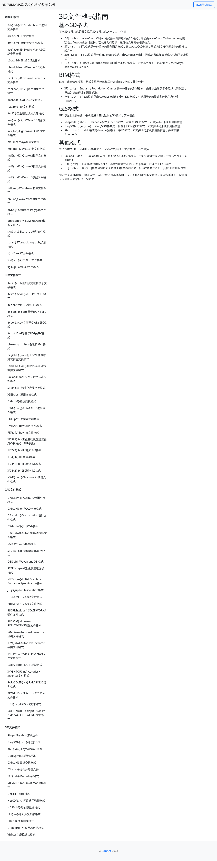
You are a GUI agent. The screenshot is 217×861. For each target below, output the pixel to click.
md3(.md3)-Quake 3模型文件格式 (26, 168)
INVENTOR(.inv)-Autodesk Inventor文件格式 (23, 673)
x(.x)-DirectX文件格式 (20, 253)
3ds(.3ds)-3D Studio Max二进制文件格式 (27, 27)
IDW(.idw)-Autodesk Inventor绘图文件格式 (26, 645)
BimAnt (106, 851)
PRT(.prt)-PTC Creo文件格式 (24, 604)
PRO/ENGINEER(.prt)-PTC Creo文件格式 (26, 695)
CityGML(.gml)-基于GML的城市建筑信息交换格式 (26, 357)
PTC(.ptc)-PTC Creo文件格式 (24, 597)
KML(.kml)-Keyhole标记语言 (24, 749)
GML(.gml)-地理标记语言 (22, 756)
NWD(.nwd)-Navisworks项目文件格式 (26, 479)
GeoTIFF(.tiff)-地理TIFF (21, 794)
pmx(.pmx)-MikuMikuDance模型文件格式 (26, 223)
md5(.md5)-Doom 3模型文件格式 (26, 179)
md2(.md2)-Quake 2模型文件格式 (26, 157)
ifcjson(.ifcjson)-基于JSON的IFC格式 (26, 314)
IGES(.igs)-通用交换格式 (22, 394)
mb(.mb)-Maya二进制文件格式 (26, 149)
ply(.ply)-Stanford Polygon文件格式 (26, 212)
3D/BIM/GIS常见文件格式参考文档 (28, 4)
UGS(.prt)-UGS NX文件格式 (24, 704)
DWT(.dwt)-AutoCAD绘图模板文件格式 (27, 535)
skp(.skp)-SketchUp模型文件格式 (26, 233)
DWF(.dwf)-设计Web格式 (22, 526)
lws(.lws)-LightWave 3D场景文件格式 (26, 133)
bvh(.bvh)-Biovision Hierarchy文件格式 (26, 80)
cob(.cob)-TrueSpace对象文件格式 (25, 91)
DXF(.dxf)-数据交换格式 (21, 401)
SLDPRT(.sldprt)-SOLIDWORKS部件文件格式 (26, 612)
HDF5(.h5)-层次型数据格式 (23, 807)
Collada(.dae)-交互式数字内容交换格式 (27, 379)
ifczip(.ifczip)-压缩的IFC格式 (24, 305)
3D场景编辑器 (204, 5)
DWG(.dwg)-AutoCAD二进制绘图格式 (26, 410)
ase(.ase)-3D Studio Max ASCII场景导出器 (26, 52)
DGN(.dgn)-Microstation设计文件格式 (26, 517)
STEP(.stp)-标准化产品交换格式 (26, 388)
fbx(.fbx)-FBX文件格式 (20, 106)
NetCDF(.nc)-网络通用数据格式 (26, 800)
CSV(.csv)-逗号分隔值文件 (23, 769)
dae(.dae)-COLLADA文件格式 (25, 100)
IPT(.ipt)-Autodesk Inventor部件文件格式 (26, 656)
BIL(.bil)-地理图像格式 (20, 821)
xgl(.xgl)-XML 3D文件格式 (23, 267)
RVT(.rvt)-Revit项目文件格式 (24, 426)
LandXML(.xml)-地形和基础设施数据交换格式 (26, 368)
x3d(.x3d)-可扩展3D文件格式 (24, 260)
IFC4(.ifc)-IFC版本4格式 (21, 457)
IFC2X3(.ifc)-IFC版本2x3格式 (24, 450)
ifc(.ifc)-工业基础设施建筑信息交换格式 (27, 285)
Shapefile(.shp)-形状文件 (22, 735)
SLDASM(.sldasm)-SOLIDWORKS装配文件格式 (24, 623)
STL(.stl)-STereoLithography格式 (26, 553)
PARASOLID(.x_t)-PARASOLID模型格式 (26, 684)
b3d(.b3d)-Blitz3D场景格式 (23, 60)
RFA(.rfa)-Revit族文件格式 (23, 432)
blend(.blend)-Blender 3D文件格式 (26, 69)
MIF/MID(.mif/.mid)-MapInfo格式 (26, 785)
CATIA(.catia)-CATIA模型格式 (24, 665)
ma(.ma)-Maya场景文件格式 (24, 142)
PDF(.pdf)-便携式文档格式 (23, 419)
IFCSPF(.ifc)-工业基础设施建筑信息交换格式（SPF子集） (27, 441)
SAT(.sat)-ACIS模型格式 (21, 544)
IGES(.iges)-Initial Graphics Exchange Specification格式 (24, 581)
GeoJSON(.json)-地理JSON (23, 742)
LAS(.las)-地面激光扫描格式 (24, 814)
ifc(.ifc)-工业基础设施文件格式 (25, 113)
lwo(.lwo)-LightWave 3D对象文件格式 (26, 122)
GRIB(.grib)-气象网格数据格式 (25, 828)
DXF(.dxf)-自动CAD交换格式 (24, 508)
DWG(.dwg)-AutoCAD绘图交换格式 (26, 500)
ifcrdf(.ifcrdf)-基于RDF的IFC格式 (26, 335)
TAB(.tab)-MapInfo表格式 (23, 776)
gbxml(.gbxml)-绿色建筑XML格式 (26, 346)
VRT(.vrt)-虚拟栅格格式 (21, 834)
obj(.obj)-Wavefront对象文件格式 (26, 201)
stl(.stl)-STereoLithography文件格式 (27, 244)
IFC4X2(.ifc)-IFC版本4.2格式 (24, 470)
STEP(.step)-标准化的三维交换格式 (25, 570)
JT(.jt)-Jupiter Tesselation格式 (25, 590)
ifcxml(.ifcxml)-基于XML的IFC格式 (26, 296)
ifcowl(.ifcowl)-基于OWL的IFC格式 (27, 324)
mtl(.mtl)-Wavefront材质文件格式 (26, 190)
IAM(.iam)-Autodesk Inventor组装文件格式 (25, 634)
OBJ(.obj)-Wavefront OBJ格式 (25, 561)
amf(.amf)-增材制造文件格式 (25, 43)
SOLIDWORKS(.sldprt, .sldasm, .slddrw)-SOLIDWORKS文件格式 (26, 715)
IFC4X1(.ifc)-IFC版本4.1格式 (24, 464)
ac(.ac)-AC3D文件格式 (20, 36)
